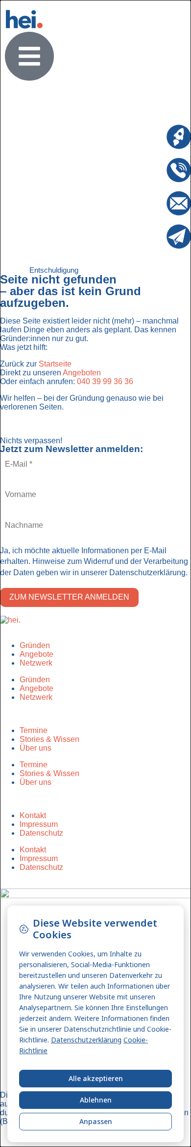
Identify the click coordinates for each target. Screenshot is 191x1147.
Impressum (39, 824)
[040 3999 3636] (179, 170)
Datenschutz (41, 833)
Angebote (36, 654)
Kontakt (33, 815)
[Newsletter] (179, 236)
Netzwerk (36, 663)
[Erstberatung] (179, 137)
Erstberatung (144, 129)
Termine (34, 730)
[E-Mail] (179, 203)
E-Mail (155, 195)
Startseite (55, 364)
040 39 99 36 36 (105, 381)
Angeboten (82, 372)
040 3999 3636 (140, 162)
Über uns (35, 748)
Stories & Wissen (49, 739)
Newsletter (148, 228)
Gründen (35, 645)
